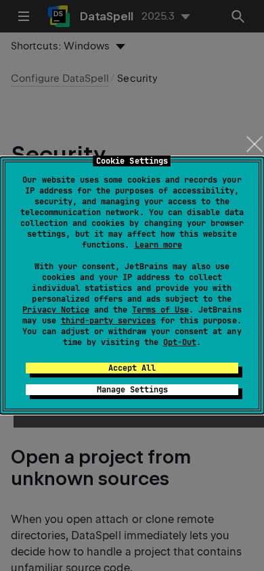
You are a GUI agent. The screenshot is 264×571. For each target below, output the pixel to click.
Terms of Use (160, 309)
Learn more (158, 244)
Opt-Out (179, 342)
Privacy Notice (55, 309)
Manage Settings (132, 389)
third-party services (108, 320)
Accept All (132, 368)
